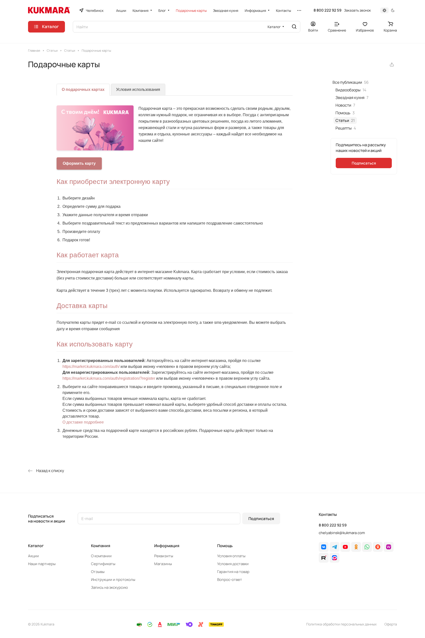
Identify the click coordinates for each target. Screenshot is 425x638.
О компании (101, 555)
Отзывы (98, 571)
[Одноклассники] (356, 547)
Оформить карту (79, 163)
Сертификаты (103, 563)
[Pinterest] (389, 547)
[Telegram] (334, 547)
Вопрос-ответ (229, 579)
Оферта (390, 624)
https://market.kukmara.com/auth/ (91, 366)
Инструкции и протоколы (113, 579)
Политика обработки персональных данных (341, 624)
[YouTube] (345, 547)
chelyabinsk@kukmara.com (342, 532)
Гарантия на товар (233, 571)
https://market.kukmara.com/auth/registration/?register (108, 378)
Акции (33, 555)
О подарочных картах (83, 89)
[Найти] (294, 27)
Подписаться (261, 518)
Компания (100, 545)
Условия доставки (233, 563)
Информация (166, 545)
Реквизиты (163, 555)
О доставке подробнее (83, 422)
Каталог (36, 545)
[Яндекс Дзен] (378, 547)
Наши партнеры (42, 563)
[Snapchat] (324, 558)
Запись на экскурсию (109, 587)
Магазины (163, 563)
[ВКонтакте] (324, 547)
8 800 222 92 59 (327, 10)
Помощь (225, 545)
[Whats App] (367, 547)
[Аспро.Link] (334, 558)
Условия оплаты (231, 555)
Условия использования (138, 89)
